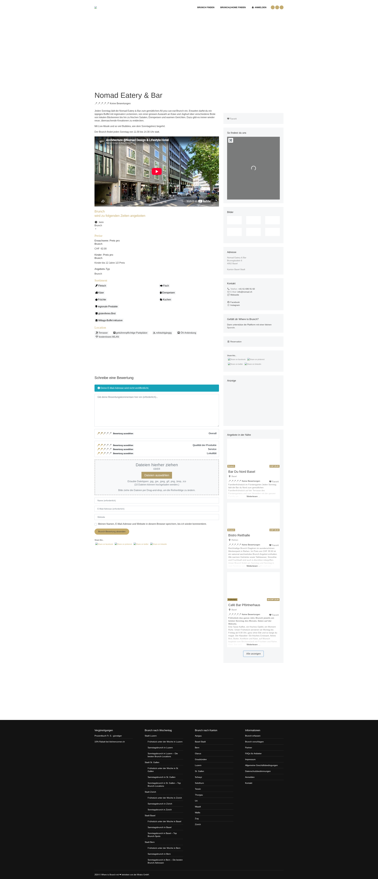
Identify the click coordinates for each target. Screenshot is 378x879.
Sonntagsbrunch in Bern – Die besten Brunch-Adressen (165, 861)
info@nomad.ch (244, 292)
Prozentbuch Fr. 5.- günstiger (108, 736)
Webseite (234, 295)
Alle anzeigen (253, 653)
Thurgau (199, 795)
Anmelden (250, 777)
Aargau (198, 736)
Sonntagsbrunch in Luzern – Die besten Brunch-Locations (163, 755)
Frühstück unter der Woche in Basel (164, 821)
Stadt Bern (150, 842)
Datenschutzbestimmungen (258, 771)
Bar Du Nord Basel (241, 471)
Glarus (198, 753)
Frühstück (232, 599)
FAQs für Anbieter (253, 753)
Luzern (198, 765)
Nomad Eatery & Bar (128, 95)
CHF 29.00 (274, 466)
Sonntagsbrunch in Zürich (160, 809)
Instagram (235, 305)
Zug (197, 818)
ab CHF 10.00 (273, 599)
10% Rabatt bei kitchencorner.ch (109, 741)
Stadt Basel (150, 815)
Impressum (250, 759)
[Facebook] (277, 875)
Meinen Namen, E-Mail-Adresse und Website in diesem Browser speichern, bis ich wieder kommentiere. (152, 524)
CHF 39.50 (274, 530)
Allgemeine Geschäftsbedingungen (261, 765)
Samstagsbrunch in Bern (159, 854)
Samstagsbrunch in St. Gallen (161, 777)
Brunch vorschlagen (254, 741)
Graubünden (201, 759)
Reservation (236, 341)
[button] (156, 226)
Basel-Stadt (200, 741)
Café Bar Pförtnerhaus (244, 605)
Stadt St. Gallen (152, 762)
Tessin (198, 789)
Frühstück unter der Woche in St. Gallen (163, 769)
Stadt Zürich (150, 792)
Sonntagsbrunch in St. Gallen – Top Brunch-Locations (164, 784)
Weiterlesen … (253, 496)
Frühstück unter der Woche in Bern (164, 848)
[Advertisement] (157, 360)
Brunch (98, 273)
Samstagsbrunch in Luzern (160, 747)
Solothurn (199, 783)
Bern (197, 747)
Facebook (235, 302)
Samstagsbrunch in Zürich (160, 804)
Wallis (197, 812)
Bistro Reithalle (239, 535)
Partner (248, 747)
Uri (196, 801)
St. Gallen (199, 771)
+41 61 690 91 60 (246, 289)
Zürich (198, 824)
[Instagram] (283, 875)
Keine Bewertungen (120, 103)
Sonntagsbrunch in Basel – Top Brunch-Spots (162, 834)
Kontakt (248, 783)
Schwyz (198, 777)
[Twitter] (280, 875)
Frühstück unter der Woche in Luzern (165, 741)
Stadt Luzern (151, 736)
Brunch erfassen (252, 736)
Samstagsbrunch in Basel (159, 827)
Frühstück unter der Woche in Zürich (165, 798)
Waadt (198, 806)
